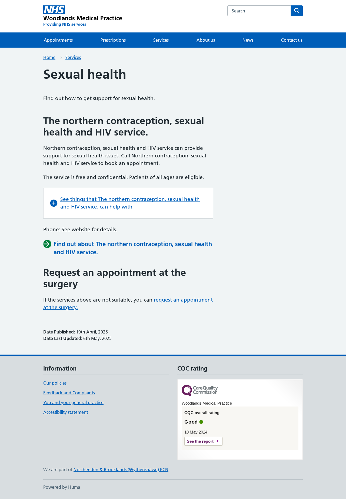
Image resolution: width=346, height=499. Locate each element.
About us (206, 40)
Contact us (291, 40)
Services (161, 40)
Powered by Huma (61, 487)
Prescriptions (113, 40)
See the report (200, 441)
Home (49, 57)
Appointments (58, 40)
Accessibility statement (65, 412)
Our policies (54, 383)
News (247, 40)
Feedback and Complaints (69, 392)
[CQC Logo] (200, 391)
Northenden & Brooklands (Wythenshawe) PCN (121, 469)
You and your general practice (73, 402)
